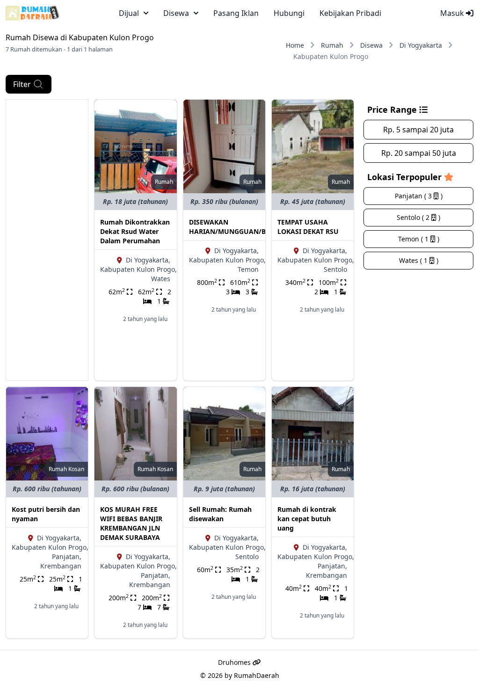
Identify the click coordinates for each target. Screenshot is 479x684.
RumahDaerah (256, 675)
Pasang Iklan (236, 13)
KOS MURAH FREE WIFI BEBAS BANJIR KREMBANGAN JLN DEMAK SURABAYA (131, 523)
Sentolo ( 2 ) (418, 217)
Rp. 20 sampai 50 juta (418, 153)
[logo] (32, 13)
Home (295, 45)
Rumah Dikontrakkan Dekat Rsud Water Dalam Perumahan (135, 231)
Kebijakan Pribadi (350, 13)
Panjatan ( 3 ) (419, 195)
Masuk (453, 13)
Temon (248, 269)
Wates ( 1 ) (418, 260)
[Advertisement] (47, 240)
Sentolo (335, 269)
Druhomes (235, 662)
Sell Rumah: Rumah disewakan (220, 514)
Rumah (332, 45)
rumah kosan (66, 469)
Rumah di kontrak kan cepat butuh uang (306, 518)
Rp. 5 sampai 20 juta (418, 129)
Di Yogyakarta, (148, 259)
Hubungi (289, 13)
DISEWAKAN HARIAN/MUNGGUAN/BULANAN (241, 227)
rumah (164, 182)
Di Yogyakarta (420, 45)
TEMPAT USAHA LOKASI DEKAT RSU (308, 227)
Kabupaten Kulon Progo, (138, 269)
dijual (129, 13)
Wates (160, 278)
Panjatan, (66, 556)
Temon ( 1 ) (418, 238)
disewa (176, 13)
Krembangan (60, 565)
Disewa (371, 45)
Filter (22, 84)
